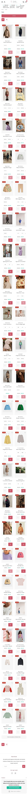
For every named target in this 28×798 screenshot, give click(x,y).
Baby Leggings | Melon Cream (20, 199)
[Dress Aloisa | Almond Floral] (7, 635)
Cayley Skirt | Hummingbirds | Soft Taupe (7, 539)
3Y (18, 139)
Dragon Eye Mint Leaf (20, 355)
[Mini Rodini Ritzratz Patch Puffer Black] (7, 219)
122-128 (9, 390)
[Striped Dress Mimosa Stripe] (7, 438)
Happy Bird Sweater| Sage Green (7, 726)
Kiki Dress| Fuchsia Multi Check (20, 726)
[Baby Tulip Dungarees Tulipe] (20, 689)
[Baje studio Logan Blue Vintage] (7, 156)
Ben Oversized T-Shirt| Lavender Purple (7, 565)
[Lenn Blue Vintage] (20, 662)
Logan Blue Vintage (7, 167)
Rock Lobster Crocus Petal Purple (7, 136)
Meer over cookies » (16, 791)
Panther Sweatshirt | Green (20, 418)
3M (18, 327)
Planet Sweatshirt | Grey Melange (20, 167)
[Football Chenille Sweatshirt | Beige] (7, 581)
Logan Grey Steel (7, 73)
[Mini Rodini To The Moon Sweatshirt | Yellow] (20, 94)
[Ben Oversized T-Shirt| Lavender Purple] (7, 555)
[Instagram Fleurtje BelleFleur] (15, 773)
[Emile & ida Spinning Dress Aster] (7, 250)
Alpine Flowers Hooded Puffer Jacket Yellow (7, 199)
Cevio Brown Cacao (20, 386)
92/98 (5, 233)
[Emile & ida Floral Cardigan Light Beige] (20, 313)
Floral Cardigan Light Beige (20, 324)
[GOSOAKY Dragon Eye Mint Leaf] (20, 344)
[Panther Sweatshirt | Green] (20, 407)
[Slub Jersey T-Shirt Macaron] (20, 581)
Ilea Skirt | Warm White (7, 355)
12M (22, 452)
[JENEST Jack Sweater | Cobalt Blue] (20, 219)
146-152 (22, 45)
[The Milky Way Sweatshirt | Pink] (20, 555)
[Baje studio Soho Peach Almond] (7, 94)
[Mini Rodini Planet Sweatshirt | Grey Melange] (20, 156)
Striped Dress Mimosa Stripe (7, 449)
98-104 (18, 45)
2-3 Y (5, 358)
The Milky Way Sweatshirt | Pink (20, 565)
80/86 (18, 76)
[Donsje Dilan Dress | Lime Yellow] (20, 282)
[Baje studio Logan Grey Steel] (7, 62)
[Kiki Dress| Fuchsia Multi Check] (20, 715)
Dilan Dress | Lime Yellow (20, 293)
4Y (5, 452)
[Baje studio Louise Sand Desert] (7, 31)
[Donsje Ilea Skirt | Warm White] (7, 344)
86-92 (5, 139)
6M (18, 452)
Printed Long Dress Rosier (20, 481)
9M (5, 264)
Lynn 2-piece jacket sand (7, 387)
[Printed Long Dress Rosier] (20, 470)
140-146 (5, 202)
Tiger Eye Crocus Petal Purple (20, 261)
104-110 (22, 108)
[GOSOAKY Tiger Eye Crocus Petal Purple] (20, 250)
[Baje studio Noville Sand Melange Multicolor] (7, 282)
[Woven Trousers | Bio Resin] (7, 662)
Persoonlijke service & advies (22, 7)
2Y (9, 264)
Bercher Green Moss (20, 512)
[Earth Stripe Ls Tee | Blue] (7, 407)
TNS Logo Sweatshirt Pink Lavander (20, 646)
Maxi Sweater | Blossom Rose (20, 619)
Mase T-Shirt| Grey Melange (7, 619)
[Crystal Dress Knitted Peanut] (7, 470)
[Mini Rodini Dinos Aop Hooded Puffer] (20, 62)
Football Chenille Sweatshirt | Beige (7, 592)
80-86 (18, 421)
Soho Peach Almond (7, 105)
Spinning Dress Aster (7, 261)
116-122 (22, 170)
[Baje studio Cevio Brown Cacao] (20, 376)
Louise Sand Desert (7, 42)
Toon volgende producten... (14, 737)
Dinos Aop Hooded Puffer (20, 73)
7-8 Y (22, 296)
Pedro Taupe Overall (20, 449)
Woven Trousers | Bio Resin (7, 673)
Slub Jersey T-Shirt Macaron (20, 592)
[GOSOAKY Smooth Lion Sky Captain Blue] (20, 31)
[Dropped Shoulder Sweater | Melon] (20, 528)
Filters (14, 15)
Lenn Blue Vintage (20, 673)
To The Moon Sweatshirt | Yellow (20, 105)
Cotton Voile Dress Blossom (7, 324)
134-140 (5, 76)
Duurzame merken (18, 7)
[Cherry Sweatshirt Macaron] (7, 689)
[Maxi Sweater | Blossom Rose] (20, 608)
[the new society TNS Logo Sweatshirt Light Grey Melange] (20, 125)
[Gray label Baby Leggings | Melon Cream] (20, 188)
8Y (22, 483)
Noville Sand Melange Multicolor (7, 293)
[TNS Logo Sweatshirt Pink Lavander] (20, 635)
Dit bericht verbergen (14, 787)
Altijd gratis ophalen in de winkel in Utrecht (6, 6)
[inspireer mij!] (23, 766)
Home (2, 9)
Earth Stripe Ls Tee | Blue (7, 418)
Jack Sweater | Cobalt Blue (20, 230)
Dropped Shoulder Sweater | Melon (20, 539)
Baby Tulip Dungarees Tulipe (20, 699)
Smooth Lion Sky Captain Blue (20, 42)
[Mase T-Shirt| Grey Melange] (7, 608)
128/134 (22, 76)
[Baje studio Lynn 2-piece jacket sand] (7, 376)
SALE (6, 9)
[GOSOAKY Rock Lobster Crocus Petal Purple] (7, 125)
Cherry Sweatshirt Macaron (7, 699)
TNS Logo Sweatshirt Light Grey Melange (20, 136)
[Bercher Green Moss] (20, 501)
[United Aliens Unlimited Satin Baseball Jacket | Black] (7, 501)
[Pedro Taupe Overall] (20, 438)
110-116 (9, 139)
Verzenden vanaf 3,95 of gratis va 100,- (12, 6)
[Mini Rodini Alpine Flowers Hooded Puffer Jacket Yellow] (7, 188)
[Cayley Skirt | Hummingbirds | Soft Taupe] (7, 528)
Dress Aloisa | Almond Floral (7, 646)
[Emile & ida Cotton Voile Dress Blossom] (7, 313)
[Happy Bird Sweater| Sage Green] (7, 715)
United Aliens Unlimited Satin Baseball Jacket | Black (7, 512)
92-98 (18, 170)
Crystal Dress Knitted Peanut (7, 481)
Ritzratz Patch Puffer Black (7, 230)
